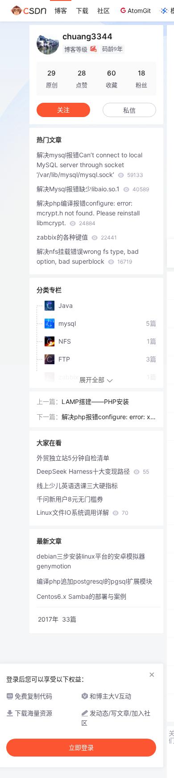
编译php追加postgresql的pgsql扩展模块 (94, 581)
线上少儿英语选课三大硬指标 (77, 485)
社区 (103, 10)
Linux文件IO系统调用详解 (82, 512)
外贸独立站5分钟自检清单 (73, 458)
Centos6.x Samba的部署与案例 (81, 596)
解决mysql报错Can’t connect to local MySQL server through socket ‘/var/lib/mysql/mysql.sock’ (90, 164)
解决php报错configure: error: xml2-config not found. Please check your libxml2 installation (109, 417)
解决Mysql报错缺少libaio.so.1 (93, 189)
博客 (60, 10)
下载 (82, 10)
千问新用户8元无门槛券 (70, 499)
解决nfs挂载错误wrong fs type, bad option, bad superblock (88, 256)
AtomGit (139, 10)
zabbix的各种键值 (77, 237)
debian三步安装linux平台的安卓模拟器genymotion (91, 561)
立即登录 (81, 747)
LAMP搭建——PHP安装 (95, 401)
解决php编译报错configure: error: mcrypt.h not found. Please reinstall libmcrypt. (88, 213)
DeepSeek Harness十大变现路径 (93, 471)
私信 (129, 110)
